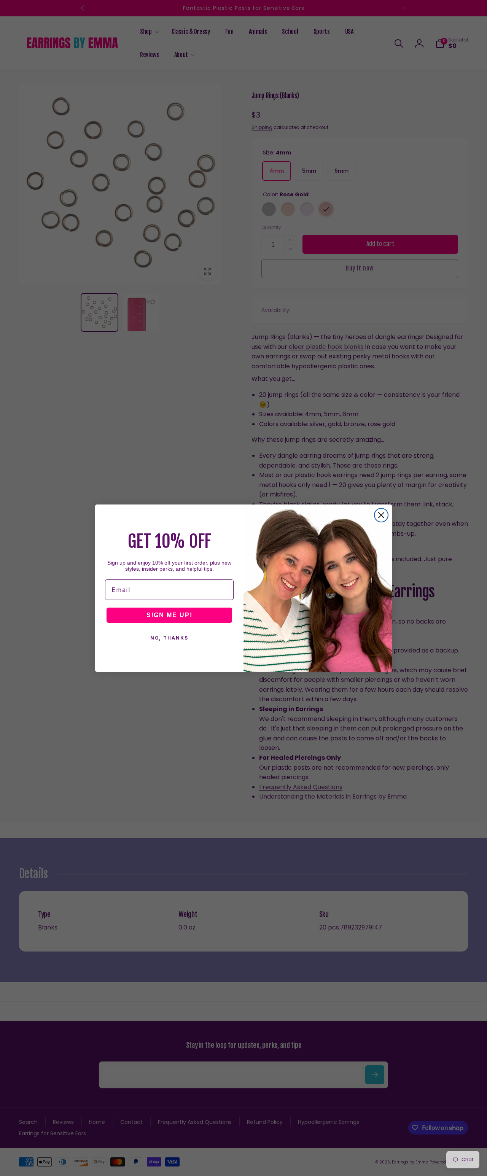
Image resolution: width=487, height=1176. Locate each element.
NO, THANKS (169, 638)
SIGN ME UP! (169, 615)
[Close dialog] (381, 515)
